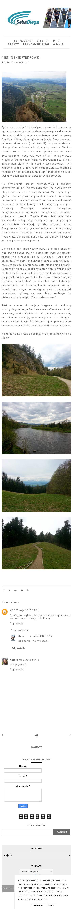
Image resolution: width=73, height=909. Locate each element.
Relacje (42, 41)
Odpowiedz (17, 623)
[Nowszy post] (3, 735)
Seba (21, 636)
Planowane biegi (36, 44)
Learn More (37, 905)
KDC (12, 610)
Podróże (23, 62)
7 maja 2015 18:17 (41, 636)
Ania (12, 660)
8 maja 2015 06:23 (27, 660)
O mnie (58, 44)
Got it (51, 905)
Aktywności (23, 41)
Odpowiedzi (20, 630)
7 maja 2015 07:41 (27, 610)
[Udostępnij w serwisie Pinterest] (27, 591)
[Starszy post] (70, 735)
